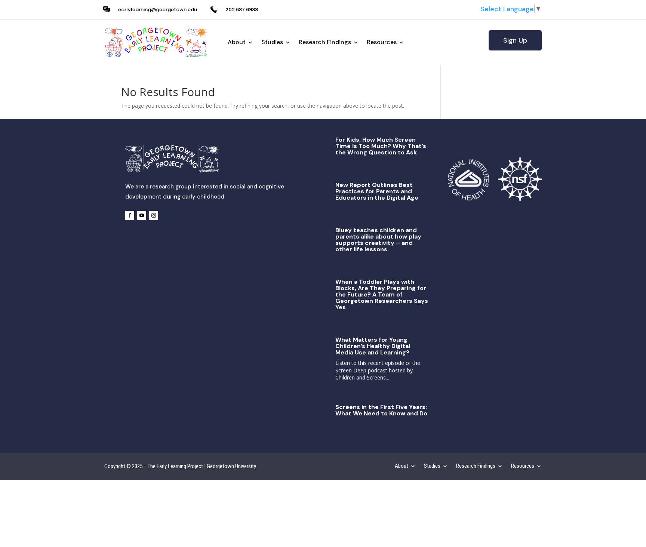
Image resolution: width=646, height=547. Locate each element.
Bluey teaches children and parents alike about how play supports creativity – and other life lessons (378, 239)
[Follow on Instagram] (153, 215)
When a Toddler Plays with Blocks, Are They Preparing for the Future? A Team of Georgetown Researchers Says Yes (381, 294)
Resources (382, 42)
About (237, 42)
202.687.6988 (241, 9)
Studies (272, 42)
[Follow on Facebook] (129, 215)
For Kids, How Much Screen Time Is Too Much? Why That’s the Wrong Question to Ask (380, 146)
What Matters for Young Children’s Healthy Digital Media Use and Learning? (372, 346)
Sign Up (515, 40)
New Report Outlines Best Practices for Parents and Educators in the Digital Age (376, 191)
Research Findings (325, 42)
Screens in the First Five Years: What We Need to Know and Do (381, 410)
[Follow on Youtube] (141, 215)
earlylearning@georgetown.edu (157, 9)
